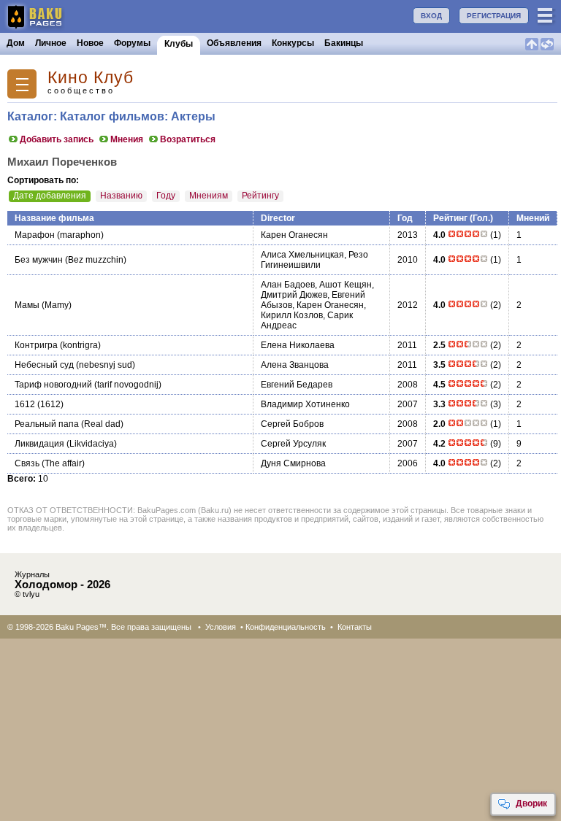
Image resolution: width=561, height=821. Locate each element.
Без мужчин (39, 260)
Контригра (36, 345)
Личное (50, 43)
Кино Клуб (90, 77)
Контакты (354, 627)
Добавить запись (57, 139)
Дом (16, 43)
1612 (25, 404)
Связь (27, 463)
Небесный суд (44, 365)
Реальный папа (47, 424)
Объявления (234, 43)
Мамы (27, 305)
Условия (220, 627)
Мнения (126, 139)
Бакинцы (343, 43)
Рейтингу (260, 195)
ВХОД (431, 16)
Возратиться (187, 139)
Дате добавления (49, 195)
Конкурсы (293, 43)
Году (165, 195)
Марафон (35, 235)
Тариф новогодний (53, 384)
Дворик (531, 803)
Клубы (178, 44)
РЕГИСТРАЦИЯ (494, 16)
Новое (90, 43)
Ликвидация (39, 444)
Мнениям (208, 195)
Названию (121, 195)
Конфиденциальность (285, 627)
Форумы (132, 43)
